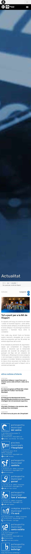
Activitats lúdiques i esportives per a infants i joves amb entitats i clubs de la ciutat (15, 381)
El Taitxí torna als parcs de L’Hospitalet (14, 413)
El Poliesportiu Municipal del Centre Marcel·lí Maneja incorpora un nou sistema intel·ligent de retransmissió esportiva (15, 399)
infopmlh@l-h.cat (17, 454)
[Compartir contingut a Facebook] (28, 292)
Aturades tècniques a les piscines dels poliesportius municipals (14, 407)
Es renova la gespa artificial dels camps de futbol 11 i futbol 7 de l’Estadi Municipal (14, 390)
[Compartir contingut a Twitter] (28, 294)
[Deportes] (3, 7)
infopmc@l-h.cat (17, 436)
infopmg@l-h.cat (17, 486)
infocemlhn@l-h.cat (18, 518)
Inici (8, 283)
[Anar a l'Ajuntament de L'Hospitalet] (3, 2)
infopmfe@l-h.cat (17, 502)
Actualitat (13, 283)
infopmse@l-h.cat (18, 536)
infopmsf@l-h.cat (17, 470)
